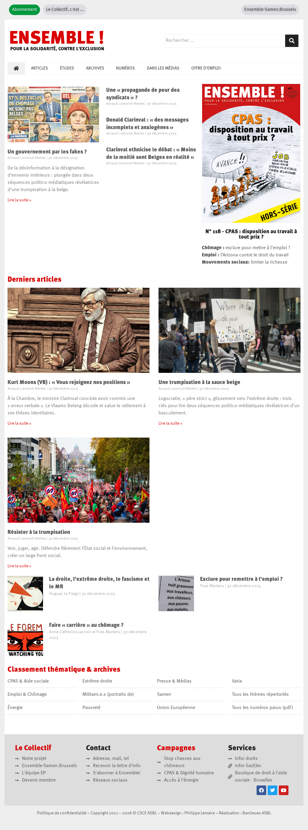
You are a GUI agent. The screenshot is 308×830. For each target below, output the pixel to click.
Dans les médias (163, 68)
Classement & (64, 670)
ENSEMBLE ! (56, 39)
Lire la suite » (19, 200)
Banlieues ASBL (256, 813)
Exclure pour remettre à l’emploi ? (241, 579)
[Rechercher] (291, 41)
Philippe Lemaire (199, 813)
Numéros (125, 68)
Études (67, 68)
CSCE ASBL (147, 813)
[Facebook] (261, 790)
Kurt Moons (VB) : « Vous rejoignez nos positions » (69, 382)
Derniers (34, 279)
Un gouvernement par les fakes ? (47, 152)
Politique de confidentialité (61, 813)
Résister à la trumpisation (39, 532)
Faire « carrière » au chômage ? (86, 625)
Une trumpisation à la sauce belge (199, 382)
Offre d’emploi (206, 68)
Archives (95, 68)
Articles (39, 68)
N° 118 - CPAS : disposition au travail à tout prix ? (251, 234)
